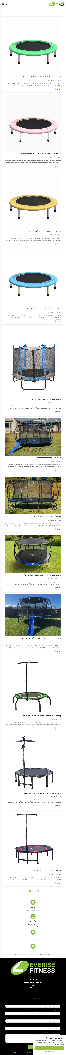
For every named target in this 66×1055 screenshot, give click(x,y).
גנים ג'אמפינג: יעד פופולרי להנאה (49, 458)
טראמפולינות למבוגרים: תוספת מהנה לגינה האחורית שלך (40, 308)
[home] (57, 4)
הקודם (40, 890)
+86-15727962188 (33, 926)
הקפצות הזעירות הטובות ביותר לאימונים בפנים (44, 231)
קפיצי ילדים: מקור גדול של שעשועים (47, 516)
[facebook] (34, 979)
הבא (25, 890)
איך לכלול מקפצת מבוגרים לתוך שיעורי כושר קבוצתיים (41, 154)
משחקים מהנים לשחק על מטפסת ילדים (46, 870)
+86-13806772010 (33, 924)
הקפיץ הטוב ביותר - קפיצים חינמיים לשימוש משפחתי (41, 638)
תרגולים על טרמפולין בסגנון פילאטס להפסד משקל (42, 575)
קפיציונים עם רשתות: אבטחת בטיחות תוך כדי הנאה (42, 716)
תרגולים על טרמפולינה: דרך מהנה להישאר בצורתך (42, 399)
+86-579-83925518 (33, 910)
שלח (33, 1047)
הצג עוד (58, 89)
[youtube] (36, 979)
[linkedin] (30, 979)
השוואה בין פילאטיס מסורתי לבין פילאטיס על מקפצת (41, 76)
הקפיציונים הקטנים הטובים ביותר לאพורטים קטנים (42, 793)
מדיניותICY (13, 1053)
